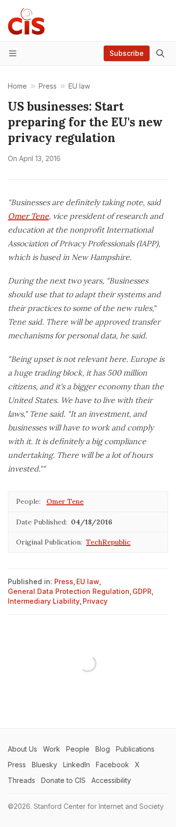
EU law (87, 581)
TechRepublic (108, 542)
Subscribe (127, 53)
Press (63, 581)
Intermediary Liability (44, 601)
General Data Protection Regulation (69, 591)
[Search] (160, 53)
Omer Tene (28, 216)
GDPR (142, 591)
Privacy (95, 601)
